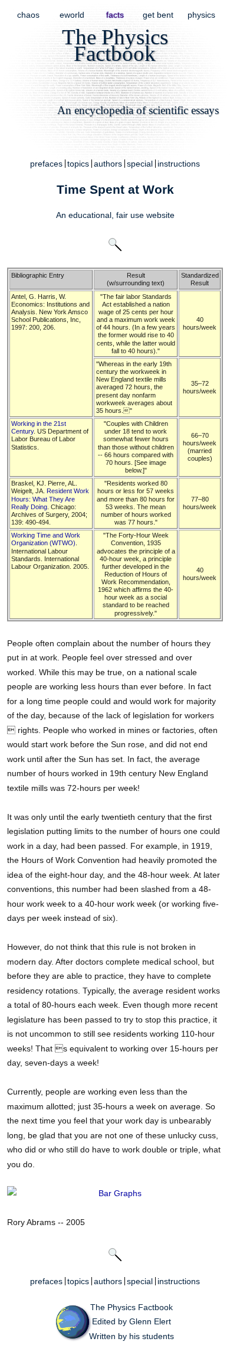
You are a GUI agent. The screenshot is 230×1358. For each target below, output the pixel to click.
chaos (28, 14)
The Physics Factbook (131, 1307)
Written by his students (131, 1336)
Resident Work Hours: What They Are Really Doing (50, 498)
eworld (72, 14)
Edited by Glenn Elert (131, 1321)
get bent (158, 14)
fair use (130, 215)
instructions (178, 163)
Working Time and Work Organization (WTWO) (45, 539)
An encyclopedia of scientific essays (138, 110)
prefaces (46, 163)
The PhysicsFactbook (115, 45)
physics (201, 14)
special (140, 163)
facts (115, 14)
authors (108, 163)
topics (78, 163)
